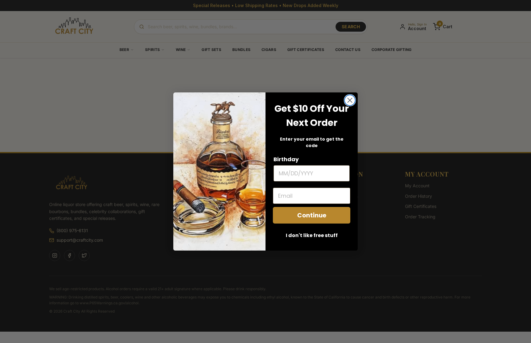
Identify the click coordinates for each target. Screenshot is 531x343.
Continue (311, 215)
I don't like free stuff (312, 235)
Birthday (286, 159)
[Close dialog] (349, 100)
